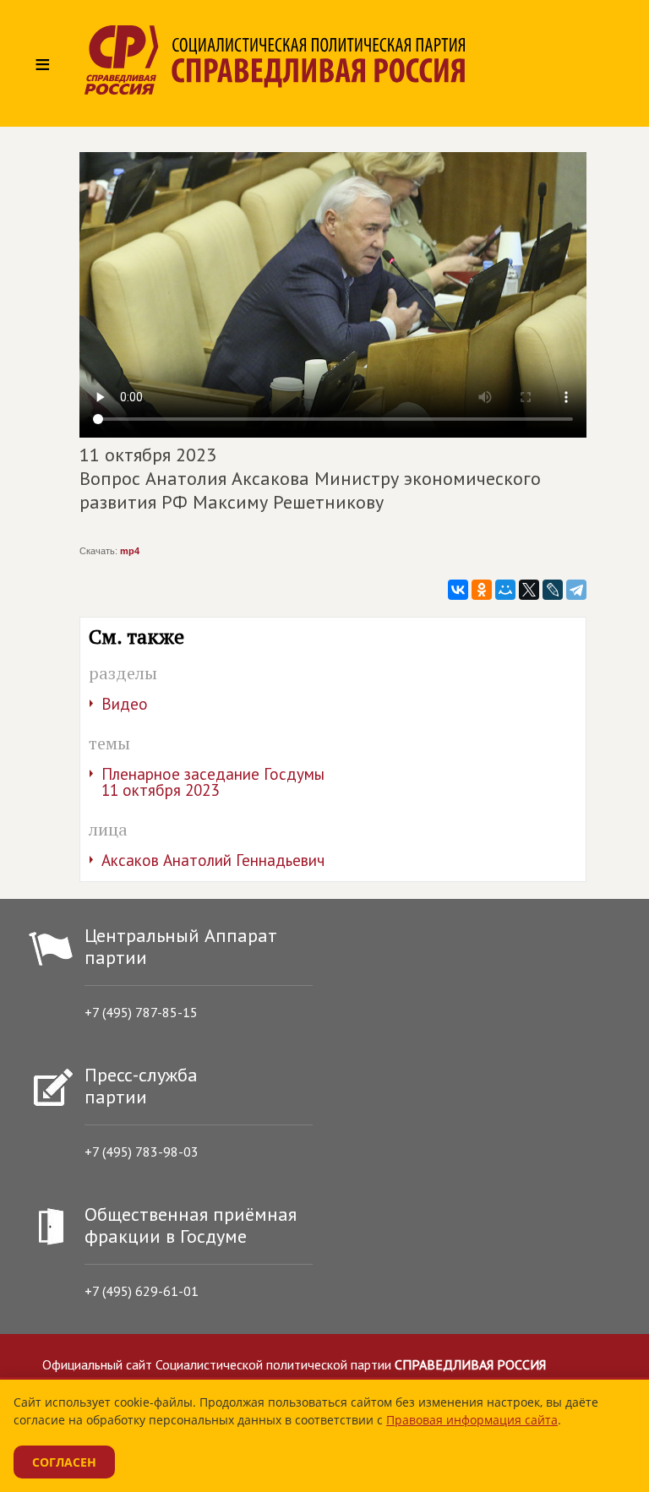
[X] (529, 590)
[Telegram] (576, 590)
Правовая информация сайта (472, 1420)
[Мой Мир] (505, 590)
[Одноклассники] (482, 590)
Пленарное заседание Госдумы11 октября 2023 (212, 782)
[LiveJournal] (553, 590)
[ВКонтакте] (458, 590)
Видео (124, 704)
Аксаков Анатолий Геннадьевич (212, 860)
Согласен (64, 1462)
